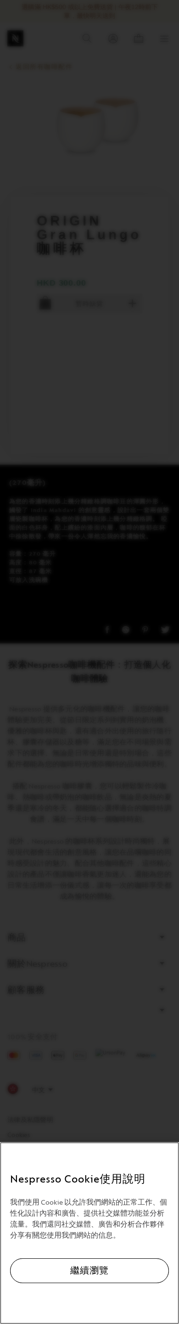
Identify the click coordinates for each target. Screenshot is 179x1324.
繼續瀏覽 (89, 1270)
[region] (89, 1233)
